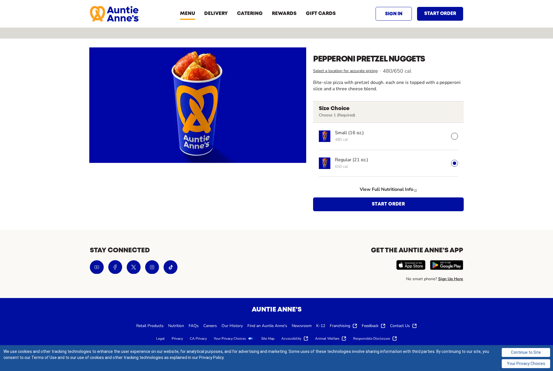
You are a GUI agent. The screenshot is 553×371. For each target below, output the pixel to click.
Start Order (388, 204)
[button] (394, 14)
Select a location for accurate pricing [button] (345, 71)
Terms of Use (44, 357)
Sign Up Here (450, 279)
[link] (115, 13)
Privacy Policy (211, 357)
